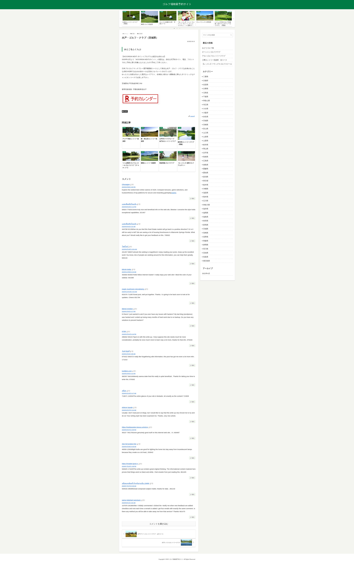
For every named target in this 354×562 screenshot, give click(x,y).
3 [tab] (180, 28)
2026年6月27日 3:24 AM (129, 410)
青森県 (205, 241)
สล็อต (124, 391)
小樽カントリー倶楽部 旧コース (214, 60)
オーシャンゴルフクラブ (211, 52)
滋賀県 (205, 193)
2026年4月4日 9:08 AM (128, 354)
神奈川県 (206, 205)
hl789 (124, 331)
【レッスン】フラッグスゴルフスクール (217, 64)
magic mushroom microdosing (133, 289)
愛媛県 (205, 169)
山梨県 (205, 141)
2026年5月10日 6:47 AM (129, 393)
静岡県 (205, 245)
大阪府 (205, 113)
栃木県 (205, 185)
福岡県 (205, 213)
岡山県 (205, 149)
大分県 (205, 109)
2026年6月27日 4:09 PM (129, 430)
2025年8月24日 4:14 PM (129, 207)
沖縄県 (205, 189)
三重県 (205, 77)
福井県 (205, 209)
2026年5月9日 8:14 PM (128, 373)
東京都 (205, 181)
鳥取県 (205, 257)
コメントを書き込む (158, 524)
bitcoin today (126, 269)
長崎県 (205, 233)
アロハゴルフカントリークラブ (213, 56)
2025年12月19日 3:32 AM (129, 291)
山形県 (205, 137)
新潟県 (205, 177)
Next (233, 19)
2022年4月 (206, 273)
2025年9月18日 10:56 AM (129, 249)
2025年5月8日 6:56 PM (128, 187)
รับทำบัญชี (125, 351)
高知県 (205, 253)
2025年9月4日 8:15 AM (128, 226)
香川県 (205, 249)
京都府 (205, 80)
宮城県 (205, 121)
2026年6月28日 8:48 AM (129, 446)
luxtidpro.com (127, 371)
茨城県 (125, 111)
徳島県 (205, 165)
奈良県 (205, 117)
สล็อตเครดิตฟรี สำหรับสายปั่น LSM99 (135, 483)
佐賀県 (205, 85)
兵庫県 (205, 89)
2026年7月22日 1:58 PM (129, 466)
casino (173, 193)
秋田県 (205, 221)
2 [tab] (177, 28)
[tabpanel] (131, 18)
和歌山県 (206, 101)
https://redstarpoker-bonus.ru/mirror (135, 427)
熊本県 (205, 197)
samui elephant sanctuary (131, 500)
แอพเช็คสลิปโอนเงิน (129, 204)
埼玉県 (205, 105)
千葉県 (205, 97)
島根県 (205, 157)
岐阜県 (205, 145)
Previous (120, 19)
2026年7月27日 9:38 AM (129, 486)
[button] (231, 35)
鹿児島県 (206, 261)
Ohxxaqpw (126, 184)
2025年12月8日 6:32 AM (129, 272)
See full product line (129, 444)
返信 (192, 198)
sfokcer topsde (127, 407)
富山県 (205, 129)
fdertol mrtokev (127, 309)
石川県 (205, 201)
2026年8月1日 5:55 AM (128, 503)
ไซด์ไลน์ (125, 247)
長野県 (205, 237)
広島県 (205, 161)
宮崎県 (205, 125)
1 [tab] (174, 28)
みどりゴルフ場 (208, 48)
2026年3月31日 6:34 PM (129, 334)
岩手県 (205, 153)
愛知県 (205, 173)
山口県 (205, 133)
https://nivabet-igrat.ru (130, 464)
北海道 (205, 93)
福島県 (205, 217)
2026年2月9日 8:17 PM (128, 311)
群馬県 (205, 225)
